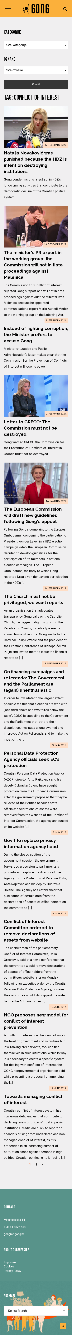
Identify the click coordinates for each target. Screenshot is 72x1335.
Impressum (11, 1262)
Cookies (9, 1266)
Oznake (9, 59)
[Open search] (65, 9)
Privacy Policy (12, 1271)
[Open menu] (8, 8)
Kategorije (12, 32)
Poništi (36, 84)
